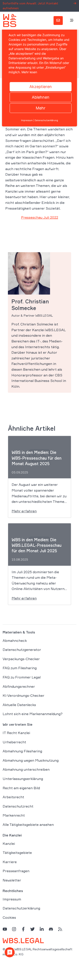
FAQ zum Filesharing (20, 668)
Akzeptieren (40, 86)
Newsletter (12, 880)
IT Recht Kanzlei (16, 733)
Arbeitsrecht (13, 797)
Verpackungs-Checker (21, 659)
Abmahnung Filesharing (22, 751)
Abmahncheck (15, 640)
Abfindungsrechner (19, 686)
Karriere (10, 862)
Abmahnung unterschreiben (26, 769)
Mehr (40, 108)
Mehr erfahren (24, 511)
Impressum (12, 899)
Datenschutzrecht (18, 806)
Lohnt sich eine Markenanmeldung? (33, 714)
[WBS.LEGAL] (10, 20)
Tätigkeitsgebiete (17, 852)
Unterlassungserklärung (23, 778)
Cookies (9, 917)
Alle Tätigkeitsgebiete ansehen (28, 824)
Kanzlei (9, 843)
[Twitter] (32, 929)
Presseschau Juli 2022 (39, 217)
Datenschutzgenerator (22, 649)
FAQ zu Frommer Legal (22, 677)
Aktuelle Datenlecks (19, 705)
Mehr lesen (29, 72)
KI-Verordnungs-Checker (23, 695)
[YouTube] (5, 929)
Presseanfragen (16, 871)
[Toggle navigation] (71, 20)
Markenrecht (14, 815)
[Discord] (51, 929)
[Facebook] (23, 929)
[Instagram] (14, 929)
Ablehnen (40, 97)
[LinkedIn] (42, 929)
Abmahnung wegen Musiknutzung (31, 760)
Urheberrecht (14, 742)
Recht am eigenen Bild (21, 788)
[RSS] (60, 929)
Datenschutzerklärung (21, 908)
